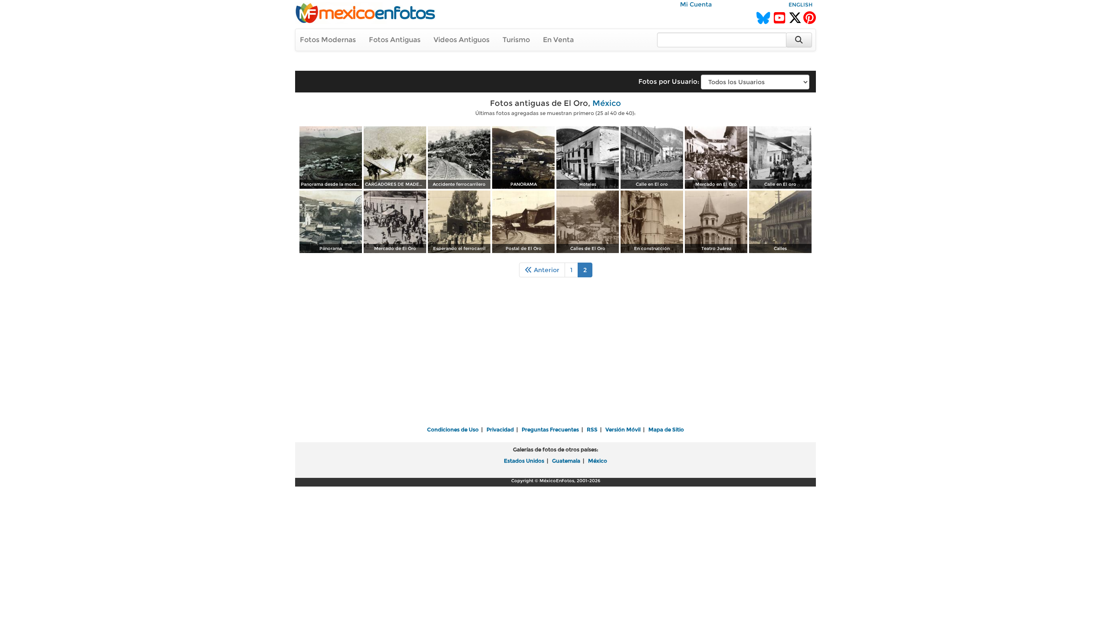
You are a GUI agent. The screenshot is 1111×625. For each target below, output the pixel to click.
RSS (592, 429)
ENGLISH (800, 4)
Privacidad (500, 429)
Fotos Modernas (328, 40)
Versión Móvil (623, 429)
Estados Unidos (524, 460)
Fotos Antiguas (395, 40)
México (606, 103)
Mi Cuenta (696, 4)
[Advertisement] (555, 357)
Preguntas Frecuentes (550, 429)
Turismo (516, 40)
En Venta (558, 40)
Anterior (545, 270)
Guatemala (566, 460)
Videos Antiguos (462, 40)
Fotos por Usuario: (668, 81)
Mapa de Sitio (666, 429)
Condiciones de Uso (453, 429)
